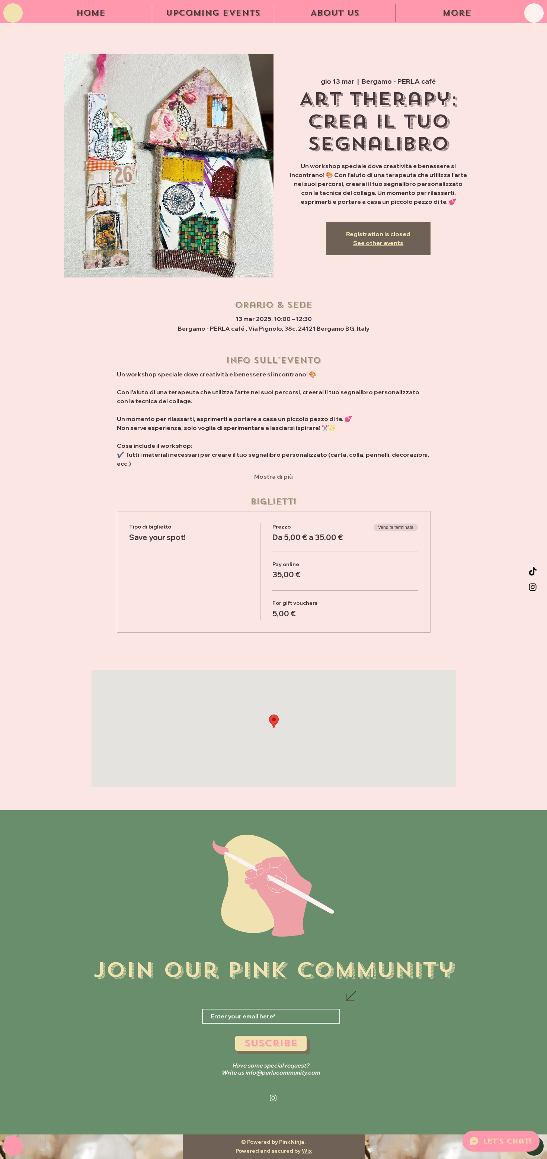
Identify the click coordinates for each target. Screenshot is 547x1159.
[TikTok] (533, 572)
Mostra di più (273, 476)
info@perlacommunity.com (282, 1072)
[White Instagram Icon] (273, 1098)
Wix (307, 1150)
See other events (378, 243)
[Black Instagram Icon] (533, 587)
